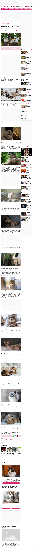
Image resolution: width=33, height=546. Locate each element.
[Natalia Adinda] (2, 443)
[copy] (19, 48)
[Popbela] (4, 6)
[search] (23, 6)
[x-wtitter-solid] (17, 48)
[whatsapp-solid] (13, 48)
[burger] (31, 6)
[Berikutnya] (20, 499)
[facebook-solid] (15, 48)
